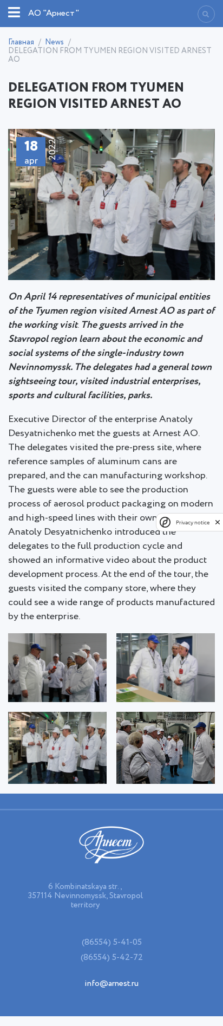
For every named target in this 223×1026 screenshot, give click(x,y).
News (54, 42)
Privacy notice (192, 522)
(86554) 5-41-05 (112, 942)
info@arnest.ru (111, 983)
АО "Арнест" (53, 13)
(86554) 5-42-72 (112, 957)
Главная (21, 42)
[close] (217, 522)
